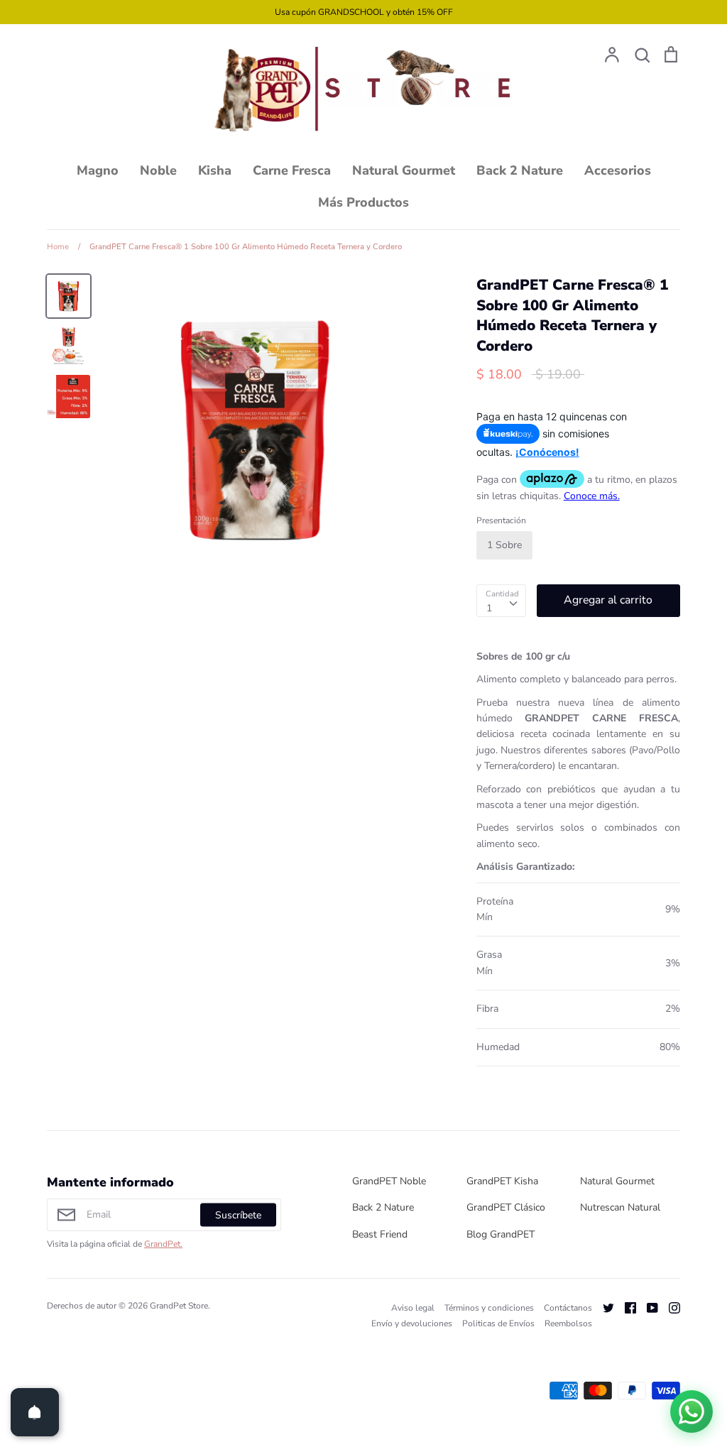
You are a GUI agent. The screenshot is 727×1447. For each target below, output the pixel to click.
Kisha (214, 170)
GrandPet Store (179, 1305)
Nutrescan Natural (620, 1207)
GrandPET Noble (389, 1181)
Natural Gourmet (403, 170)
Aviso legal (412, 1308)
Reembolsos (568, 1323)
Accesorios (617, 170)
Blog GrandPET (500, 1234)
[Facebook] (625, 1307)
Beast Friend (380, 1234)
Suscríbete (238, 1214)
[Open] (35, 1412)
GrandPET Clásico (505, 1207)
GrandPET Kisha (502, 1181)
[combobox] (501, 600)
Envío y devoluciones (411, 1323)
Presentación (501, 520)
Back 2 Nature (519, 170)
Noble (158, 170)
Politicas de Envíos (498, 1323)
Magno (98, 170)
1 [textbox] (489, 608)
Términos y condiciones (489, 1308)
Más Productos (363, 202)
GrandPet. (163, 1244)
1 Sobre (504, 545)
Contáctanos (568, 1308)
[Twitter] (603, 1307)
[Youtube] (647, 1307)
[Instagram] (669, 1307)
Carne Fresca (292, 170)
